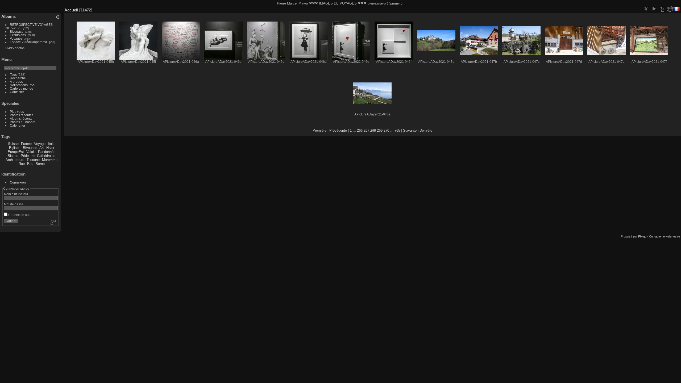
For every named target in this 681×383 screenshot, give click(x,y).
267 (366, 130)
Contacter (17, 92)
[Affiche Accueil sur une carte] (669, 8)
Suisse (13, 144)
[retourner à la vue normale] (661, 8)
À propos (16, 81)
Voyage (39, 144)
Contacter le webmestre (664, 236)
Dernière (426, 130)
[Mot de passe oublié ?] (52, 222)
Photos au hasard (22, 122)
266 (360, 130)
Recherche (18, 78)
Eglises (14, 148)
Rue (22, 164)
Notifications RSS (22, 85)
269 (380, 130)
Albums (8, 16)
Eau (30, 164)
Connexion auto (19, 215)
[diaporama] (653, 8)
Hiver (50, 148)
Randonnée (46, 152)
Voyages (16, 38)
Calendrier (17, 125)
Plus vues (17, 111)
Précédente (338, 130)
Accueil (71, 10)
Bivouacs (16, 31)
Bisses (13, 156)
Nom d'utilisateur (16, 194)
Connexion (18, 182)
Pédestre (28, 156)
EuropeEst (16, 152)
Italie (51, 144)
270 (386, 130)
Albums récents (21, 118)
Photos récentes (21, 115)
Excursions (18, 35)
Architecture (15, 160)
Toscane (33, 160)
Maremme (49, 160)
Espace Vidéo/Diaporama (28, 42)
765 (397, 130)
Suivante (410, 130)
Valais (31, 152)
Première (319, 130)
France (26, 144)
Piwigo (642, 236)
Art (41, 148)
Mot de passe (13, 204)
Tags (13, 74)
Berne (40, 164)
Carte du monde (21, 88)
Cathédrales (46, 156)
